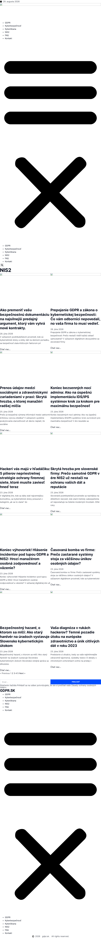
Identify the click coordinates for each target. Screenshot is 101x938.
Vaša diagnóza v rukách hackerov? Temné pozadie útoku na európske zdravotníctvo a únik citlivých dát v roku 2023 (74, 637)
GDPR (7, 22)
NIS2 (7, 32)
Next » (22, 673)
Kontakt (8, 38)
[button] (50, 142)
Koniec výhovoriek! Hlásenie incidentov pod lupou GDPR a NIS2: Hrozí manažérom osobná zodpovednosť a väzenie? (24, 559)
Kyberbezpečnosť (13, 26)
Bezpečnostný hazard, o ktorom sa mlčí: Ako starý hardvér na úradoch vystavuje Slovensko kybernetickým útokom (25, 637)
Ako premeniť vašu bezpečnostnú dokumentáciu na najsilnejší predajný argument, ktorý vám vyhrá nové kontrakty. (24, 319)
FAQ (7, 35)
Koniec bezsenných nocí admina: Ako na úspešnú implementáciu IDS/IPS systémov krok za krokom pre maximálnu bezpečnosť (75, 397)
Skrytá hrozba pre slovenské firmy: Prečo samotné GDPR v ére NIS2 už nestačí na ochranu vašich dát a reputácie (75, 478)
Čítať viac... (5, 349)
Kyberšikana (10, 29)
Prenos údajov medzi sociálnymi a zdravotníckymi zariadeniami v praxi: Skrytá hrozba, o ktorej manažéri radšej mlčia (24, 397)
